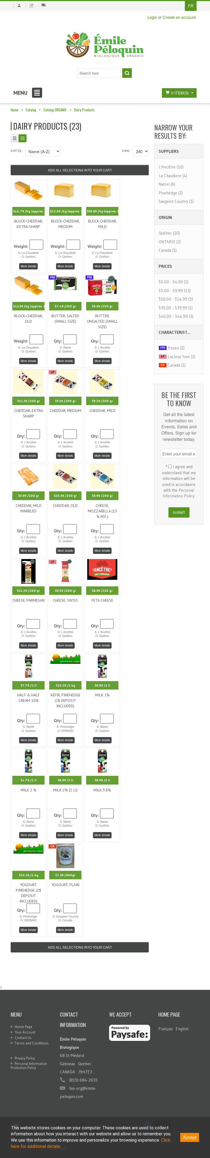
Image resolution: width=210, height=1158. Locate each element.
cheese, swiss (65, 600)
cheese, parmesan (28, 600)
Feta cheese (102, 600)
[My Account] (19, 5)
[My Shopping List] (31, 5)
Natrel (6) (167, 184)
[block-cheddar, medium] (65, 189)
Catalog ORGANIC (55, 109)
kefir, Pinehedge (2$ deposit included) (65, 700)
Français (165, 1028)
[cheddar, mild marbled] (28, 476)
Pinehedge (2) (171, 192)
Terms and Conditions (32, 1043)
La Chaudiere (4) (173, 175)
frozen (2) (176, 348)
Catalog (31, 109)
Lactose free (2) (181, 356)
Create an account (179, 17)
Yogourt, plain (65, 884)
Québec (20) (169, 233)
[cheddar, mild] (102, 381)
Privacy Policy (25, 1058)
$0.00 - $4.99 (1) (173, 281)
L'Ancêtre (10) (171, 167)
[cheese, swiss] (65, 571)
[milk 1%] (102, 665)
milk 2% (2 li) (65, 790)
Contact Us (23, 1037)
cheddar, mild (102, 410)
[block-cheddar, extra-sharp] (28, 189)
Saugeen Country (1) (176, 201)
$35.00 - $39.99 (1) (176, 307)
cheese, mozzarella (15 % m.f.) (102, 511)
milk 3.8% (102, 790)
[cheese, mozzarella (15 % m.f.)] (102, 476)
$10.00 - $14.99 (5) (176, 299)
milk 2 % (28, 790)
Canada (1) (168, 250)
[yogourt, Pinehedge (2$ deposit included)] (28, 848)
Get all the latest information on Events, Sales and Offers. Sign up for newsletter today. (179, 426)
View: (126, 150)
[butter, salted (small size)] (65, 282)
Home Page (23, 1027)
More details (28, 266)
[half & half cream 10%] (28, 665)
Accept (189, 1137)
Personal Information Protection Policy (29, 1065)
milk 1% (102, 695)
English (182, 1028)
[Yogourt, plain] (65, 855)
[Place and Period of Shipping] (43, 5)
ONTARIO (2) (170, 241)
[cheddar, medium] (65, 381)
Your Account (25, 1032)
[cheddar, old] (65, 476)
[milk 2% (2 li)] (65, 760)
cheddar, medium (65, 410)
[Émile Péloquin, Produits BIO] (105, 45)
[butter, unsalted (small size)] (102, 284)
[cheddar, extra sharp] (28, 381)
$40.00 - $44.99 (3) (176, 316)
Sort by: (17, 150)
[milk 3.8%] (102, 760)
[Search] (127, 73)
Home (14, 109)
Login (152, 17)
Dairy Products (84, 109)
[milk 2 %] (28, 760)
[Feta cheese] (102, 569)
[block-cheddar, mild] (102, 189)
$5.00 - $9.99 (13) (175, 290)
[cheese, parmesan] (28, 571)
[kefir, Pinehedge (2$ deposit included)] (65, 658)
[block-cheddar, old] (28, 284)
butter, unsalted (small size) (102, 321)
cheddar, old (65, 505)
